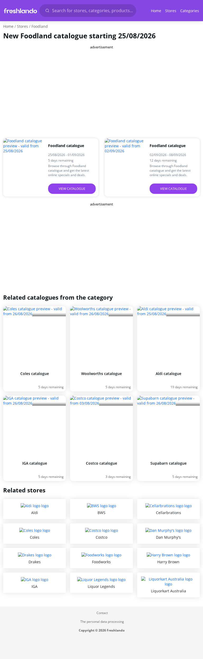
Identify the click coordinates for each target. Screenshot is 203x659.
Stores (170, 10)
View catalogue (72, 188)
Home (156, 10)
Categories (189, 10)
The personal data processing (102, 621)
